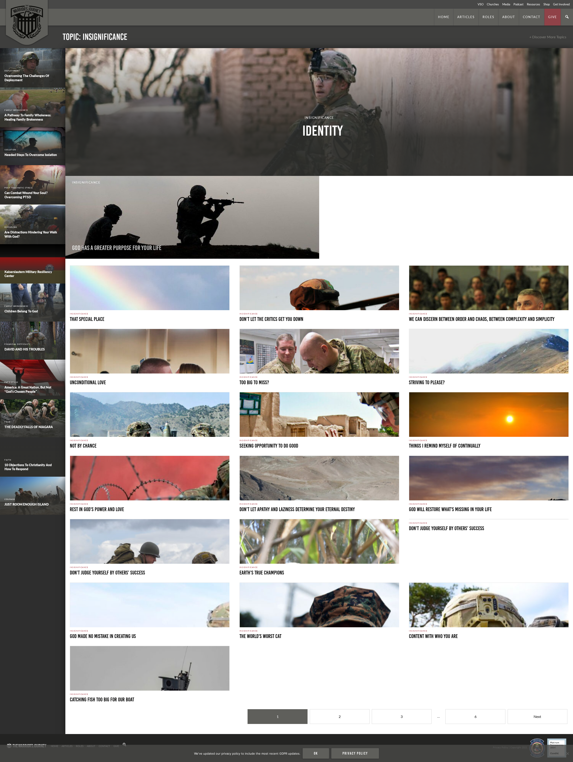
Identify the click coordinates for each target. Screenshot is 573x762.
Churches (493, 4)
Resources (533, 4)
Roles (488, 17)
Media (506, 4)
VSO (480, 4)
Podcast (518, 4)
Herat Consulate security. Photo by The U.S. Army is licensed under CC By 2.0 (107, 728)
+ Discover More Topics (547, 36)
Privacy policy (355, 753)
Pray (331, 247)
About (508, 17)
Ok (316, 753)
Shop (546, 4)
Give (552, 17)
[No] (567, 753)
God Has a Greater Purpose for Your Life (116, 247)
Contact (531, 17)
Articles (466, 17)
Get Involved (561, 4)
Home (443, 17)
